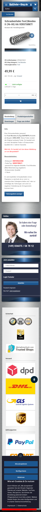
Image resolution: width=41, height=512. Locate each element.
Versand (19, 76)
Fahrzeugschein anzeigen (14, 194)
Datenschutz (22, 505)
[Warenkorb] (35, 5)
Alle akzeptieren (21, 464)
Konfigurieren (21, 471)
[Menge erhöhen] (35, 95)
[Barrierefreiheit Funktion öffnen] (34, 379)
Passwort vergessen (9, 288)
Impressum (11, 505)
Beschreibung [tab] (9, 117)
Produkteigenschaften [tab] (25, 117)
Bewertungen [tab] (9, 121)
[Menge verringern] (5, 95)
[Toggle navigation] (6, 3)
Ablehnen (21, 477)
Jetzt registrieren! (15, 291)
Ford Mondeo (22, 62)
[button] (31, 5)
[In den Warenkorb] (20, 101)
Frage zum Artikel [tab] (23, 121)
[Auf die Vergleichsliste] (31, 35)
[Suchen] (35, 8)
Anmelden (21, 283)
